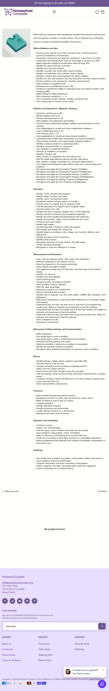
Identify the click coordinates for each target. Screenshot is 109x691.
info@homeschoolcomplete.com (17, 582)
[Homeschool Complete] (22, 12)
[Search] (97, 12)
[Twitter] (27, 601)
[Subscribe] (102, 626)
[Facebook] (5, 601)
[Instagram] (12, 601)
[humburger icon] (54, 12)
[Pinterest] (34, 601)
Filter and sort (11, 491)
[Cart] (102, 12)
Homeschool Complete (13, 576)
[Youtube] (20, 601)
